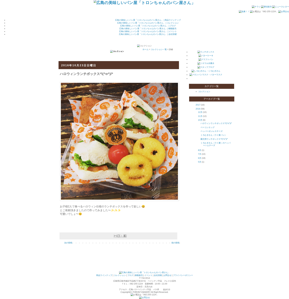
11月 (200, 116)
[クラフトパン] (206, 59)
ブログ (130, 275)
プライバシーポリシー (183, 275)
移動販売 (139, 275)
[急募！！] (244, 11)
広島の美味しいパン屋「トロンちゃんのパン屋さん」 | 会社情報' (148, 34)
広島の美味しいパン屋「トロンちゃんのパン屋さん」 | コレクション (148, 23)
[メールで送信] (115, 236)
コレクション (204, 91)
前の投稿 (175, 243)
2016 (198, 109)
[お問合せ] (283, 11)
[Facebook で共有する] (125, 236)
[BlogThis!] (118, 236)
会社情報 (158, 275)
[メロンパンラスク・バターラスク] (205, 74)
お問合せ (167, 275)
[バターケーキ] (206, 55)
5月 (199, 162)
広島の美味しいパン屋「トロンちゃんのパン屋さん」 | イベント (148, 31)
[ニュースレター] (280, 7)
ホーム (145, 49)
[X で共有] (121, 236)
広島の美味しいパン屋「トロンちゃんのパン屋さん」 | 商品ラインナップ (148, 20)
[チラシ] (256, 7)
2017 (198, 105)
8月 (199, 150)
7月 (199, 154)
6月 (199, 158)
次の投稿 (68, 243)
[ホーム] (144, 2)
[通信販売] (266, 7)
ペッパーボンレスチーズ (212, 131)
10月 (200, 120)
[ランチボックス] (206, 52)
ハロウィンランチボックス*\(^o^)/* (216, 123)
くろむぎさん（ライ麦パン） (214, 135)
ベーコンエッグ (208, 127)
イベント (148, 275)
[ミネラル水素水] (206, 63)
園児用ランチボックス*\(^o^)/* (214, 139)
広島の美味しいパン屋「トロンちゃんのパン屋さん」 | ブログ (148, 26)
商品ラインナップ (104, 275)
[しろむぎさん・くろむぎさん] (205, 71)
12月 (200, 112)
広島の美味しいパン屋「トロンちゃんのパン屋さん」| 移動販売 (147, 28)
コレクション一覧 (159, 49)
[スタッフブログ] (206, 67)
